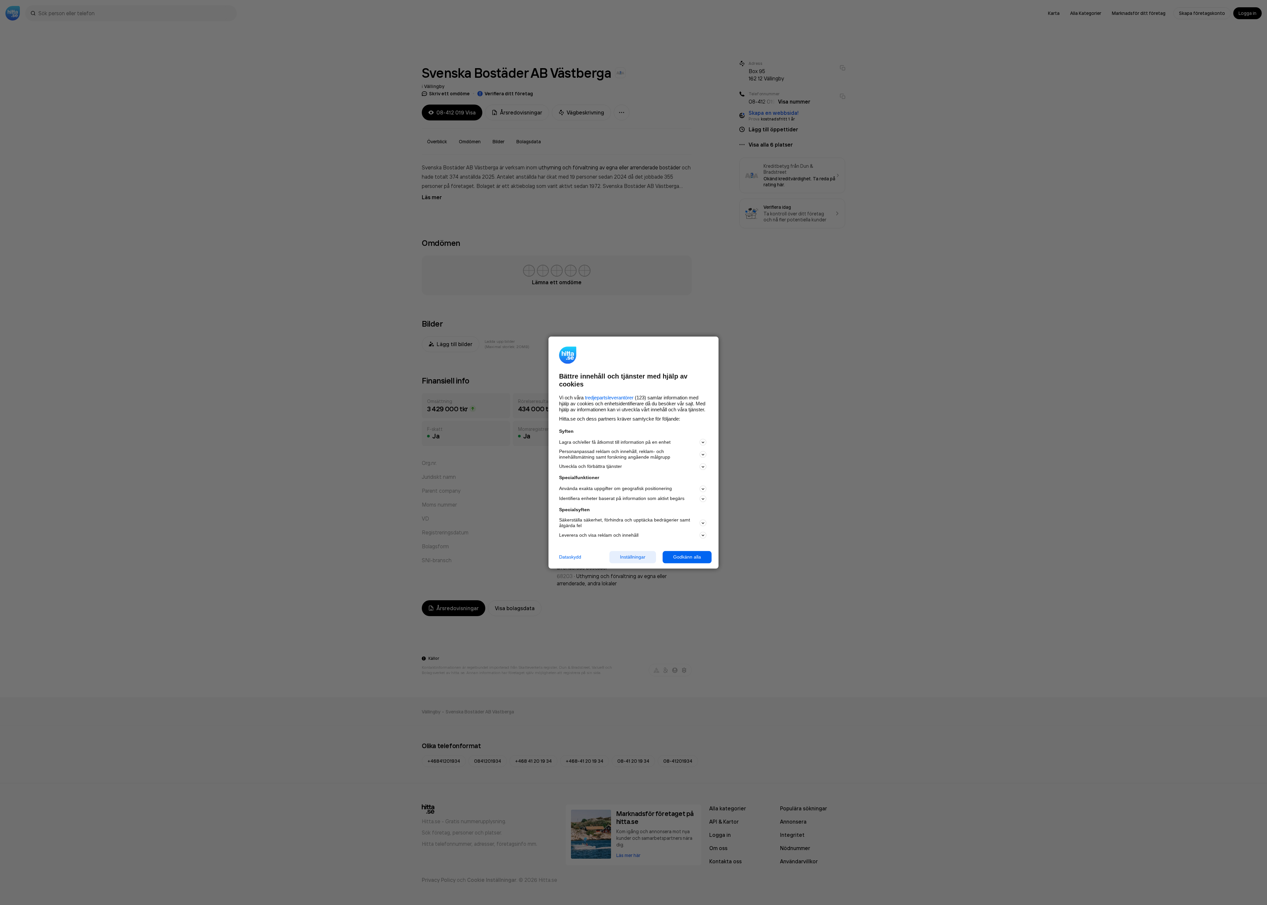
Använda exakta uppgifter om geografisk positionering (615, 488)
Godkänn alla (687, 557)
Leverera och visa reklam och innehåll (598, 535)
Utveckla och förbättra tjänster (590, 466)
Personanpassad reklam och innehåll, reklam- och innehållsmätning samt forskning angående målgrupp (614, 454)
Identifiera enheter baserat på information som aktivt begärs (621, 498)
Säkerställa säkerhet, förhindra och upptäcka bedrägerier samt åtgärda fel (624, 523)
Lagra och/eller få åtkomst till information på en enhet (615, 442)
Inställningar (632, 557)
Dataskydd (570, 557)
